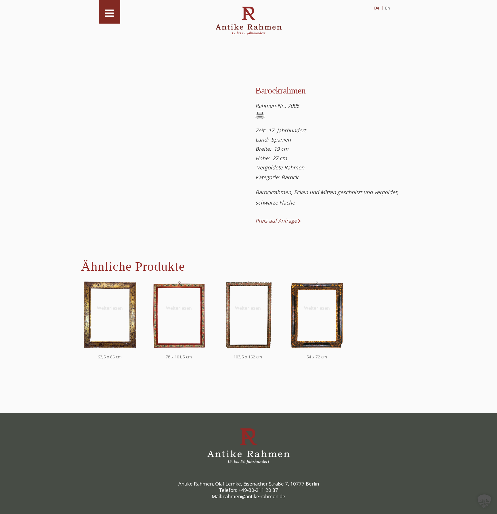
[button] (484, 501)
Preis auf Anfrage (276, 220)
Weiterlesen (110, 308)
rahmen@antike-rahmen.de (254, 496)
